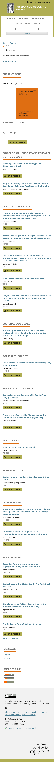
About (37, 24)
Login (29, 2)
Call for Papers (9, 43)
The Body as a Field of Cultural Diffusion (22, 624)
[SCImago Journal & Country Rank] (20, 728)
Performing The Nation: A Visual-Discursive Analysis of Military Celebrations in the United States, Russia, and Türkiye (24, 333)
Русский (7, 658)
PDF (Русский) (18, 142)
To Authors (38, 19)
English (7, 655)
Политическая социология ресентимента (23, 278)
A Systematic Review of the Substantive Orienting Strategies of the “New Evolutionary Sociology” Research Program (27, 511)
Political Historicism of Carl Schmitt (19, 447)
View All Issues (10, 638)
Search (27, 33)
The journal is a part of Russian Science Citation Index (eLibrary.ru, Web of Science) (26, 713)
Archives (23, 19)
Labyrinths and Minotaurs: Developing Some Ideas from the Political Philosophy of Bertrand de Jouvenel (27, 298)
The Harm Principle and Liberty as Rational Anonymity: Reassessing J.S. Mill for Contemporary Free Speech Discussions (27, 258)
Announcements (21, 24)
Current (11, 19)
